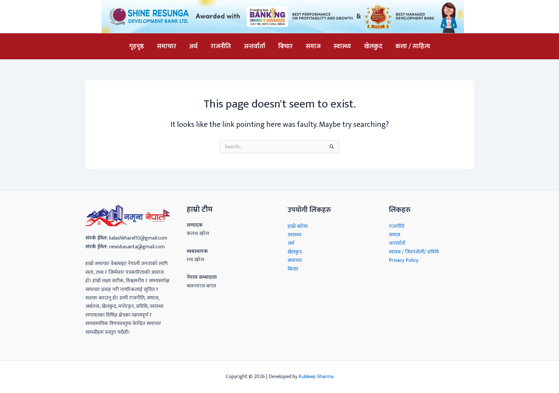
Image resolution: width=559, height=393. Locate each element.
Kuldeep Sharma (316, 376)
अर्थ (193, 46)
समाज (313, 46)
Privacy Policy (403, 260)
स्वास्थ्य (342, 46)
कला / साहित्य (412, 46)
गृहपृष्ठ (136, 46)
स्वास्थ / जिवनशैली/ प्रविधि (414, 252)
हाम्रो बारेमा (298, 226)
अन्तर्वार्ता (254, 46)
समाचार (166, 46)
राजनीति (221, 46)
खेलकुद (373, 46)
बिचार (285, 46)
